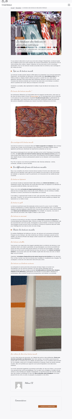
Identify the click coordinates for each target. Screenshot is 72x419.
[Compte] (6, 2)
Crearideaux (7, 5)
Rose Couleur (34, 96)
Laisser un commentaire (47, 406)
